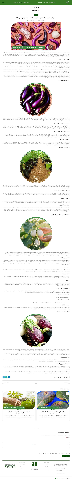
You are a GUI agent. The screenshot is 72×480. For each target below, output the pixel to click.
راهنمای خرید (23, 468)
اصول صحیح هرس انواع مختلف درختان (19, 412)
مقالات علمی (34, 10)
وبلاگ (48, 470)
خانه (39, 10)
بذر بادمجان (67, 260)
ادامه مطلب (53, 419)
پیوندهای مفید (46, 462)
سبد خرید (47, 464)
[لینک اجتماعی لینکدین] (9, 377)
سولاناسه (12, 62)
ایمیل (34, 444)
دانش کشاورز (66, 377)
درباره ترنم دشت (22, 464)
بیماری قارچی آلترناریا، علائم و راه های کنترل (53, 412)
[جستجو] (21, 2)
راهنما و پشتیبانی (22, 462)
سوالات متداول (22, 466)
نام (69, 444)
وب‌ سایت (68, 449)
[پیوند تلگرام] (3, 377)
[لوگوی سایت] (67, 2)
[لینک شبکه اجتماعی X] (14, 466)
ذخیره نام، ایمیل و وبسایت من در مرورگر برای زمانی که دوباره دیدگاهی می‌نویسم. (53, 453)
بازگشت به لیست (36, 383)
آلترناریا (19, 307)
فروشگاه (47, 468)
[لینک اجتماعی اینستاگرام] (11, 466)
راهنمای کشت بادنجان (57, 377)
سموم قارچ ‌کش (17, 353)
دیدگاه (68, 437)
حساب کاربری (47, 466)
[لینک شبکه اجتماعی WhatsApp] (6, 377)
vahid (39, 20)
